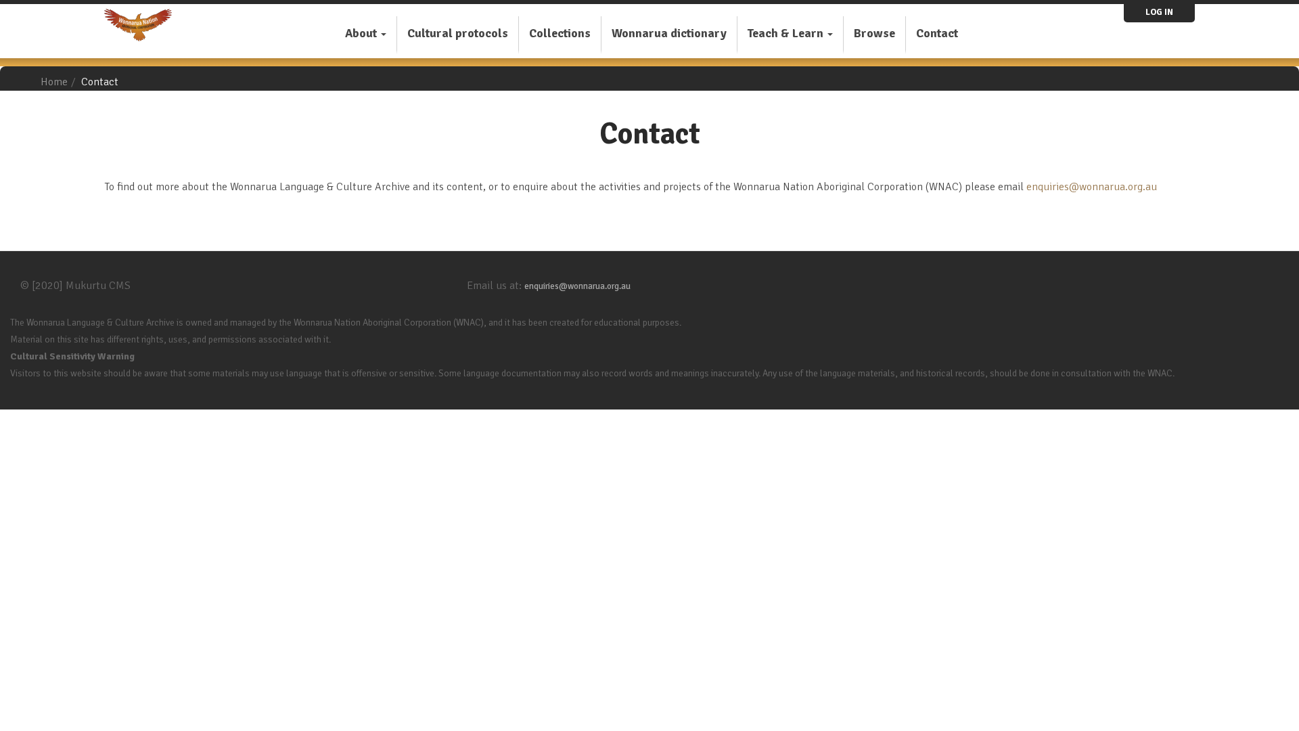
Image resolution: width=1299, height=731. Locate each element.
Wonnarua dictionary (669, 33)
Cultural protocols (457, 33)
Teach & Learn (787, 33)
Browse (874, 33)
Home (54, 82)
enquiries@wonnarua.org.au (1091, 187)
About (362, 33)
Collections (560, 33)
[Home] (143, 25)
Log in (1159, 12)
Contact (937, 33)
